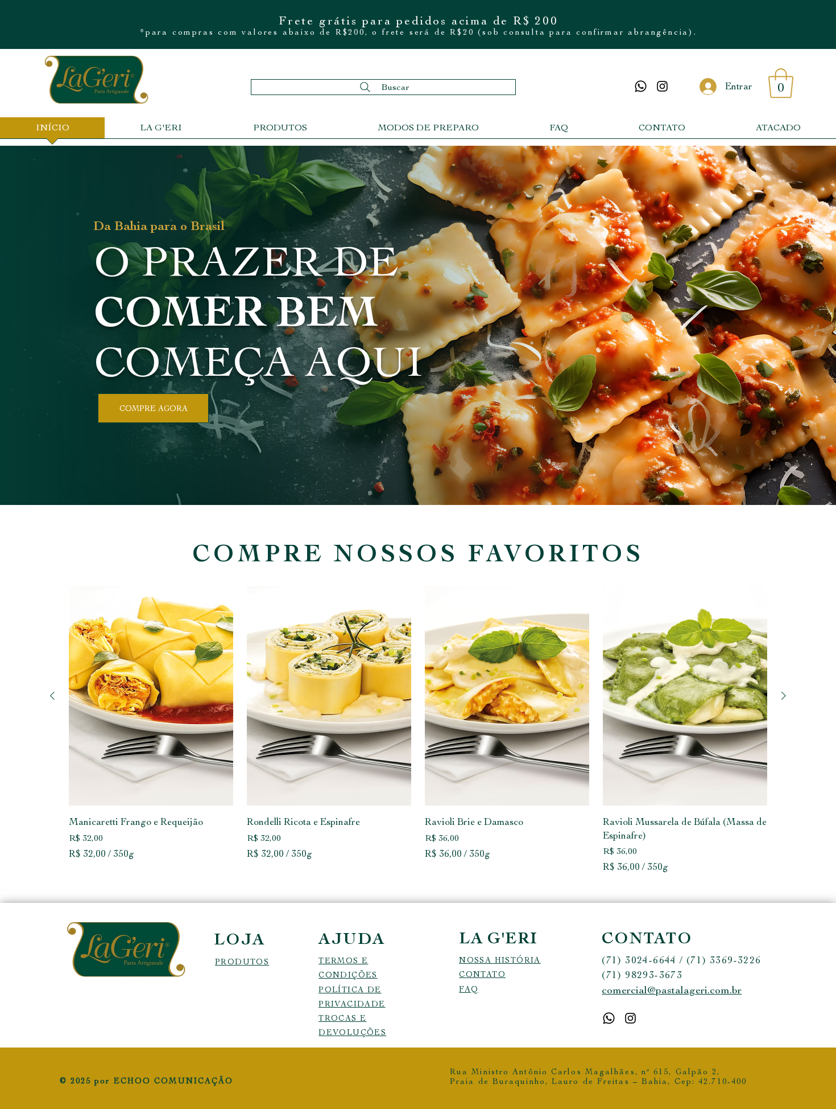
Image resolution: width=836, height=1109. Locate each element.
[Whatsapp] (641, 86)
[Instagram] (662, 86)
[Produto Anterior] (52, 696)
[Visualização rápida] (151, 696)
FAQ (468, 989)
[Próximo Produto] (784, 696)
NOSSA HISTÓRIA (500, 960)
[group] (418, 730)
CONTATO (482, 974)
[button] (780, 83)
